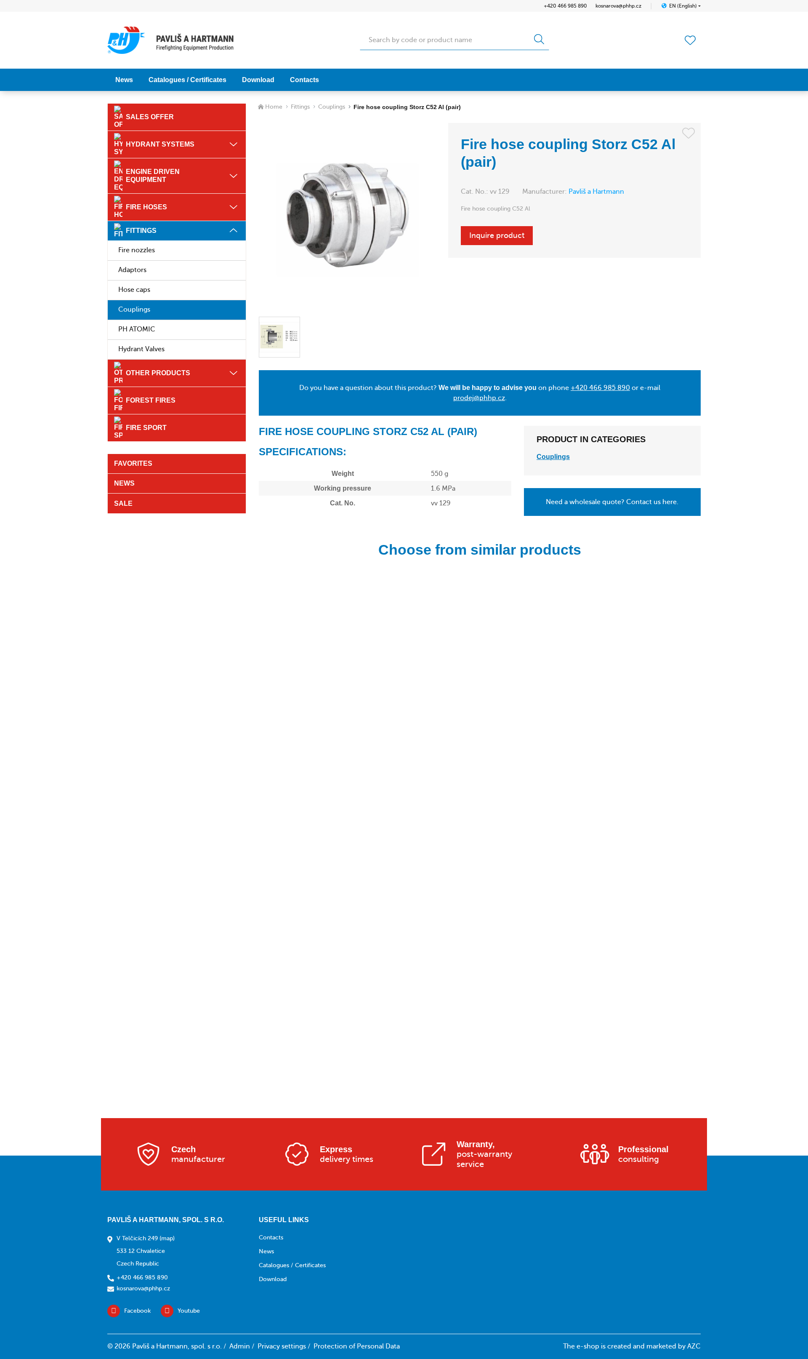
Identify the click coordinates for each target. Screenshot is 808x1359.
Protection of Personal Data (357, 1346)
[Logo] (170, 40)
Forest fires (150, 400)
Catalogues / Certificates (187, 79)
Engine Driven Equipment (153, 175)
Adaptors (132, 270)
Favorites (133, 463)
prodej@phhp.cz (479, 398)
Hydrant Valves (141, 349)
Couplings (134, 309)
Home (273, 107)
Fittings (141, 230)
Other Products (158, 372)
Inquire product (496, 235)
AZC (694, 1346)
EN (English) (683, 6)
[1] (539, 40)
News (124, 79)
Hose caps (134, 290)
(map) (167, 1238)
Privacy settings (282, 1346)
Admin (239, 1346)
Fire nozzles (136, 250)
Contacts (304, 79)
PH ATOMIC (136, 329)
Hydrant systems (160, 144)
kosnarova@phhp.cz (618, 6)
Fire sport (146, 427)
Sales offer (150, 116)
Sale (123, 503)
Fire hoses (146, 207)
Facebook (137, 1311)
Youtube (189, 1311)
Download (258, 79)
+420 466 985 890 (565, 6)
